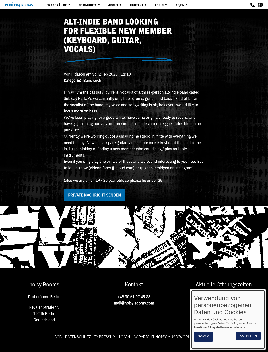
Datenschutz (78, 336)
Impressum (105, 336)
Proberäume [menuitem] (54, 6)
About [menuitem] (110, 6)
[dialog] (227, 319)
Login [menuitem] (156, 6)
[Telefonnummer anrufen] (252, 5)
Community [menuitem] (85, 6)
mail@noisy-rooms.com (134, 302)
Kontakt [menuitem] (133, 6)
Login (124, 336)
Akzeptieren (248, 335)
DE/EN (177, 6)
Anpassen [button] (203, 335)
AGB (58, 336)
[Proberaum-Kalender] (261, 5)
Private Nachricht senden (94, 195)
